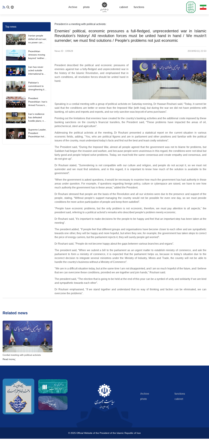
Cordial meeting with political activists (22, 355)
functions (139, 7)
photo (86, 7)
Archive (72, 7)
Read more (8, 359)
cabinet (123, 7)
